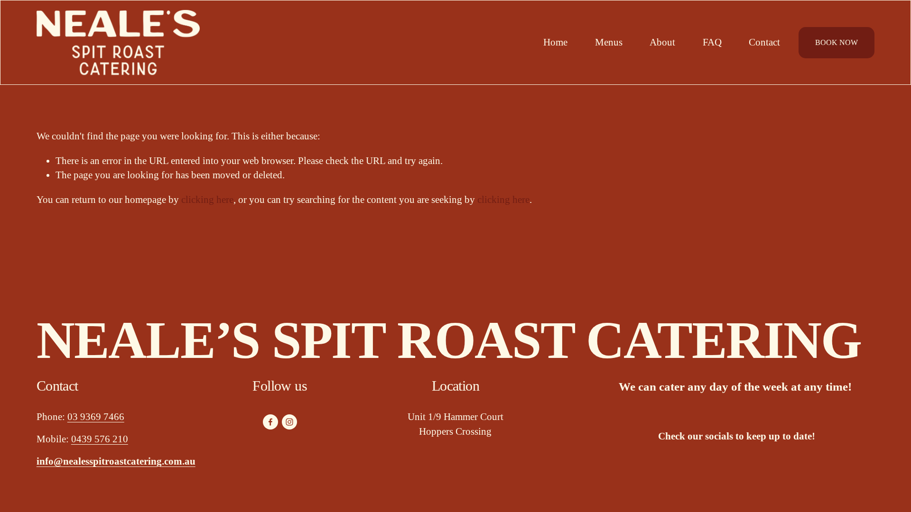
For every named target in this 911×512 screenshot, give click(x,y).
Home (555, 42)
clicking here (207, 199)
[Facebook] (270, 422)
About (662, 42)
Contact (764, 42)
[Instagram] (289, 422)
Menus (609, 42)
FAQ (712, 42)
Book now (836, 42)
